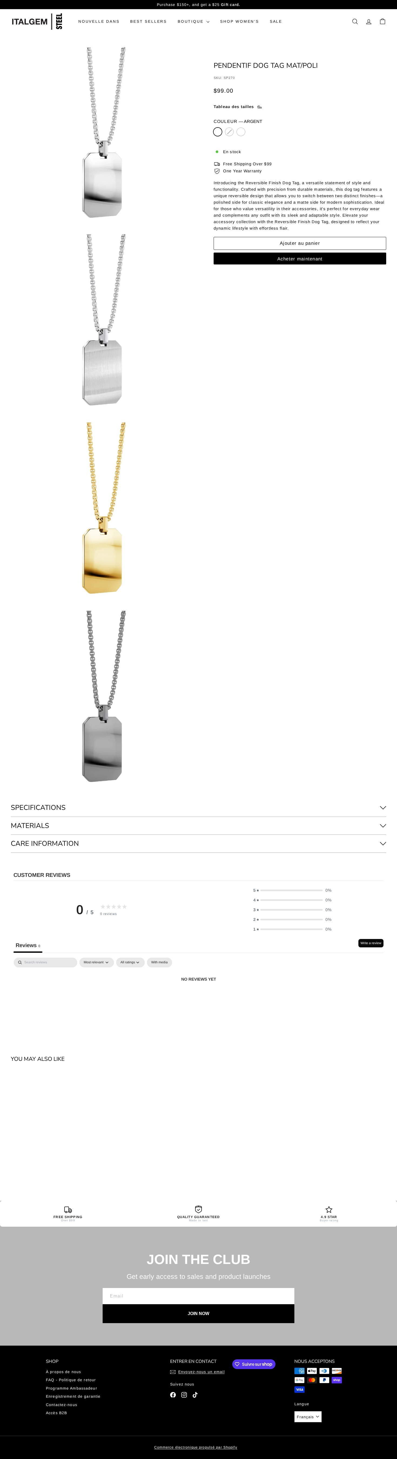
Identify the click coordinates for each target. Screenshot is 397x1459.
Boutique (191, 21)
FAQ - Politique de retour (71, 1380)
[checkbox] (159, 962)
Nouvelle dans (98, 21)
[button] (292, 890)
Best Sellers (148, 21)
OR (229, 132)
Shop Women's (239, 21)
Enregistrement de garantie (73, 1396)
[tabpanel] (198, 997)
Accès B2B (56, 1413)
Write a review (371, 943)
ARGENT (218, 132)
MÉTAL (241, 132)
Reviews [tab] (28, 945)
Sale (276, 21)
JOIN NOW (198, 1313)
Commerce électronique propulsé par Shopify (195, 1447)
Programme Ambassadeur (71, 1388)
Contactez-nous (61, 1405)
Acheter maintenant (300, 259)
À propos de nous (63, 1372)
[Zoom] (103, 139)
